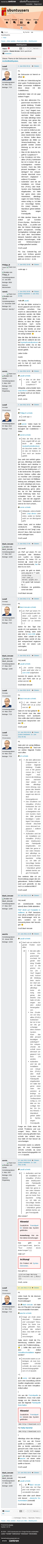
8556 (10, 282)
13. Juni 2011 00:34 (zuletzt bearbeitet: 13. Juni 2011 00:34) (27, 734)
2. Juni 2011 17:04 (24, 544)
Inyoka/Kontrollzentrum (29, 342)
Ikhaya (28, 20)
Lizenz (3, 1534)
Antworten (8, 54)
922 (10, 306)
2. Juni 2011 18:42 (24, 690)
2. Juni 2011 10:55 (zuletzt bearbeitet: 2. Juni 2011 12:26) (28, 294)
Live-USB (31, 634)
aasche (5, 934)
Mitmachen (21, 25)
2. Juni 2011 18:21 (24, 656)
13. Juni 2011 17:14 (24, 1288)
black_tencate (7, 544)
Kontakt (8, 1534)
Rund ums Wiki (22, 41)
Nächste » (36, 48)
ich (21, 756)
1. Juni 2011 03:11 (24, 66)
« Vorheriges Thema (19, 1518)
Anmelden (29, 4)
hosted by (4, 2)
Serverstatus (33, 1534)
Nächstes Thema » (34, 1518)
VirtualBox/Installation (26, 1353)
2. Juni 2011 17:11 (24, 599)
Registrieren (38, 4)
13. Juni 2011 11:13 (24, 895)
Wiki (21, 20)
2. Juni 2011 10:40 (24, 265)
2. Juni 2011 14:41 (24, 371)
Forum (14, 20)
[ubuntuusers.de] (15, 12)
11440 (10, 557)
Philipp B (23, 413)
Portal (6, 20)
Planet (36, 20)
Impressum (24, 1534)
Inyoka (11, 1525)
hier (36, 564)
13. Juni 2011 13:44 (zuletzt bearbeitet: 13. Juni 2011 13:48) (27, 1162)
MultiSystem (33, 41)
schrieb (27, 376)
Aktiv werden (11, 41)
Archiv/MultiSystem (10, 61)
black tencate (25, 607)
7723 (10, 87)
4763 (10, 386)
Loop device (22, 391)
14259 (11, 942)
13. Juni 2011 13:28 (24, 934)
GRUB (20, 1155)
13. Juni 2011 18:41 (24, 1473)
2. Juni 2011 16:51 (24, 405)
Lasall (4, 66)
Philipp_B (6, 265)
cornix (4, 371)
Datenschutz (16, 1534)
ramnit (4, 292)
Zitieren (36, 66)
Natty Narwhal (26, 1428)
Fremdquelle (33, 1395)
